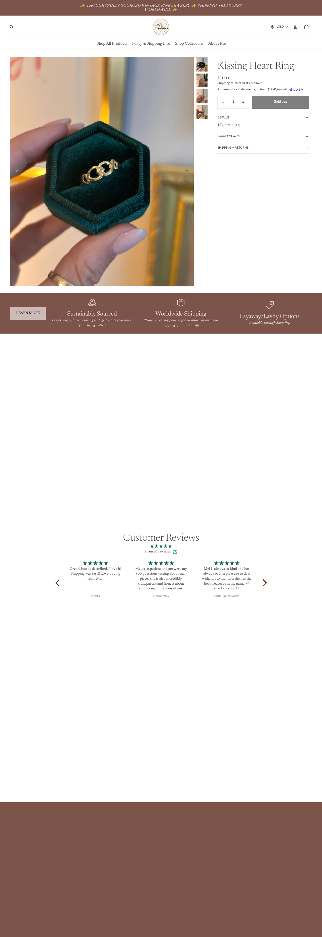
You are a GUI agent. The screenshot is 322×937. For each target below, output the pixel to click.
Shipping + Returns (233, 148)
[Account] (295, 26)
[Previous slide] (15, 171)
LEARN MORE (28, 313)
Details (223, 117)
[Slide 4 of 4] (202, 112)
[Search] (11, 26)
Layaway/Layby (228, 136)
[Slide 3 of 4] (202, 96)
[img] (161, 546)
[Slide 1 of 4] (202, 65)
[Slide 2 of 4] (202, 80)
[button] (58, 582)
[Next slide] (188, 171)
